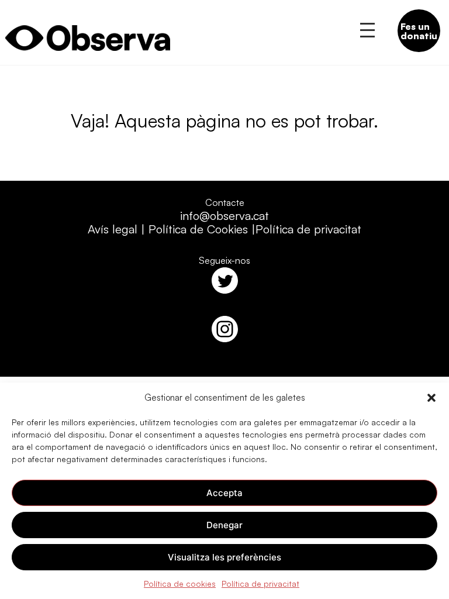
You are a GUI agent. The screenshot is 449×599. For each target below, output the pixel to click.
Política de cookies (180, 583)
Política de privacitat (260, 583)
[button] (431, 398)
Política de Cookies (198, 229)
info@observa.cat (224, 215)
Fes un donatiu (418, 31)
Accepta (224, 492)
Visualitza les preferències (224, 557)
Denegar (224, 525)
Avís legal (112, 229)
